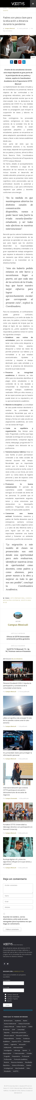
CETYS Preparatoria (17, 598)
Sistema (28, 1065)
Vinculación (7, 1071)
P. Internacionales (19, 1053)
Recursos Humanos (17, 1062)
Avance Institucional (10, 1023)
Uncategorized (8, 1068)
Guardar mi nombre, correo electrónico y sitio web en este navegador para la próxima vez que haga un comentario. (17, 920)
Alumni (25, 1020)
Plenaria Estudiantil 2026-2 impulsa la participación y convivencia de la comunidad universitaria (17, 685)
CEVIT (13, 1029)
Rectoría (6, 1062)
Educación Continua (22, 1035)
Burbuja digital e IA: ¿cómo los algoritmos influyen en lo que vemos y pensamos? (17, 861)
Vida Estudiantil (19, 1068)
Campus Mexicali (13, 8)
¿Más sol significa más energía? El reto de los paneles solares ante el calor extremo (17, 720)
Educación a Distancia (11, 600)
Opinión (24, 1050)
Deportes (7, 1032)
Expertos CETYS (16, 1041)
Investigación (8, 1050)
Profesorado (8, 1059)
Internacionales (18, 1047)
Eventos (18, 1038)
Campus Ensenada (11, 798)
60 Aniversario (8, 1020)
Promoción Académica (20, 1059)
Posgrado (7, 1056)
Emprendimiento (9, 1038)
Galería (6, 1044)
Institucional (7, 1047)
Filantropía (26, 1041)
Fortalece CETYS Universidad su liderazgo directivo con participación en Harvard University (17, 826)
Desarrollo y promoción (19, 1032)
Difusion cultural (9, 1035)
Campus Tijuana (21, 1026)
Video (28, 1068)
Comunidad (20, 1029)
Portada (29, 1053)
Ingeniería (14, 1044)
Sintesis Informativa (18, 1065)
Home (5, 8)
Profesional (25, 1056)
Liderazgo (17, 1050)
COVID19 (28, 598)
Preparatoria (23, 8)
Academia (18, 1020)
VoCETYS (5, 10)
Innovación (22, 1044)
